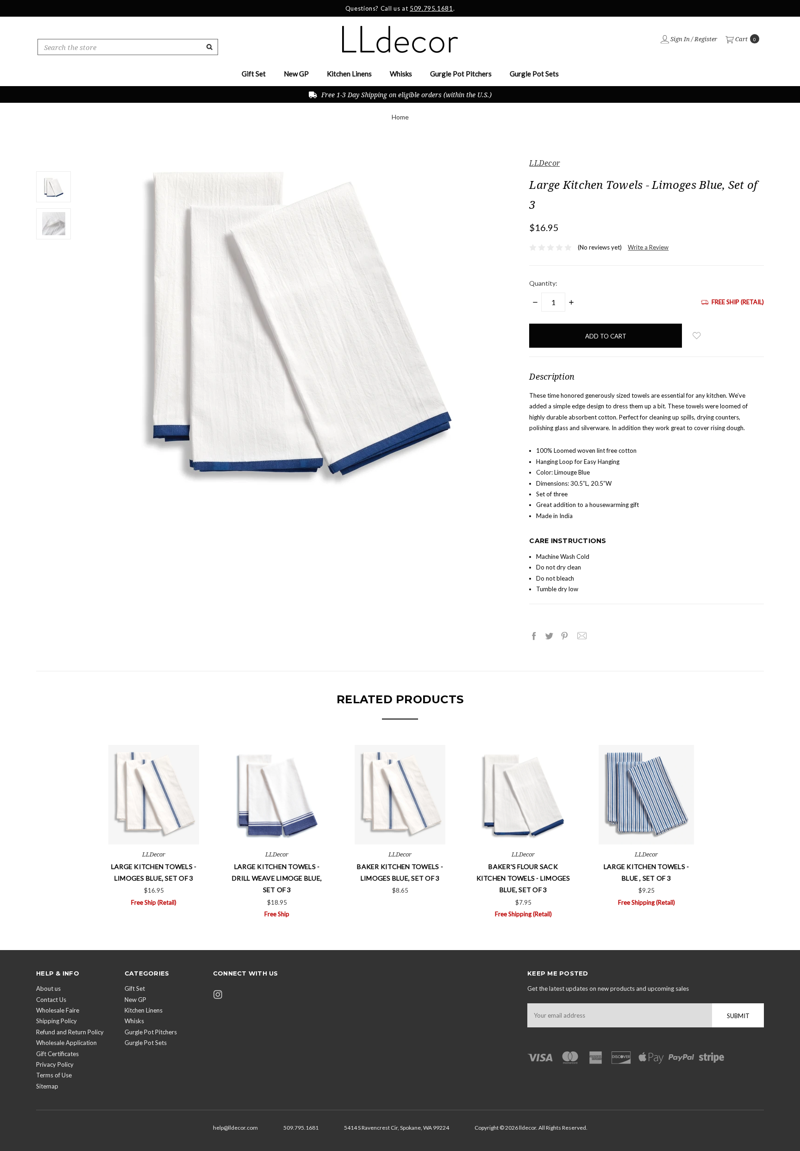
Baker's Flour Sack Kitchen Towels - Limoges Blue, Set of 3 (523, 878)
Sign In (679, 39)
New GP (296, 73)
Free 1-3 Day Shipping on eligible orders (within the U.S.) (405, 94)
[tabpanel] (153, 826)
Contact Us (51, 999)
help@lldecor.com (235, 1127)
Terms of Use (54, 1075)
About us (48, 988)
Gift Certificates (57, 1053)
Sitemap (47, 1086)
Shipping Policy (56, 1021)
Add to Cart (154, 826)
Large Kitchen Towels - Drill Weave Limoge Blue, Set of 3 (277, 878)
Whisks (401, 73)
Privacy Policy (55, 1064)
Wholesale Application (66, 1042)
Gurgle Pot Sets (534, 73)
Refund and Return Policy (70, 1032)
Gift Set (254, 73)
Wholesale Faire (57, 1010)
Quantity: (543, 283)
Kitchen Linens (349, 73)
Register (705, 39)
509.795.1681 (431, 8)
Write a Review (648, 247)
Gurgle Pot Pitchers (461, 73)
